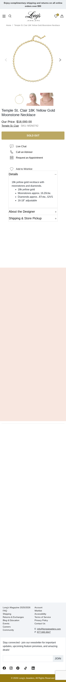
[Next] (59, 60)
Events (6, 623)
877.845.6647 (44, 632)
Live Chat (21, 146)
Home (8, 25)
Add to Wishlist (24, 169)
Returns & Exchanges (13, 617)
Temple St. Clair (10, 125)
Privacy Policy (41, 620)
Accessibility (40, 614)
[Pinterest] (17, 668)
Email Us (33, 260)
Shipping (7, 614)
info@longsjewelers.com (49, 629)
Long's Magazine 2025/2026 (16, 607)
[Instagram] (11, 668)
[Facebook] (4, 668)
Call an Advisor (24, 152)
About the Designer (22, 211)
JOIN (58, 658)
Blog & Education (11, 620)
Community (8, 630)
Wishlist (38, 610)
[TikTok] (25, 668)
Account (38, 607)
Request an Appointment (29, 157)
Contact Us (40, 623)
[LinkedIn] (33, 668)
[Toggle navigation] (4, 16)
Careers (7, 626)
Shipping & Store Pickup (25, 218)
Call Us (11, 260)
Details (13, 174)
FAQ (5, 610)
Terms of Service (43, 617)
